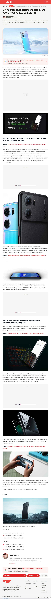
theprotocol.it (5, 598)
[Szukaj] (44, 2)
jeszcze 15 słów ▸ (12, 563)
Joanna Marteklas (10, 16)
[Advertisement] (25, 176)
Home (5, 6)
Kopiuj (45, 575)
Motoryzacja (28, 588)
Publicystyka (36, 586)
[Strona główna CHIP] (9, 2)
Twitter (31, 575)
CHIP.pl (7, 596)
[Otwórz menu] (47, 2)
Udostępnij (7, 575)
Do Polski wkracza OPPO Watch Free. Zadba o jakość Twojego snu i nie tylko (26, 333)
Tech (12, 6)
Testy (26, 586)
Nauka (34, 583)
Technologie (28, 583)
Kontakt (43, 587)
